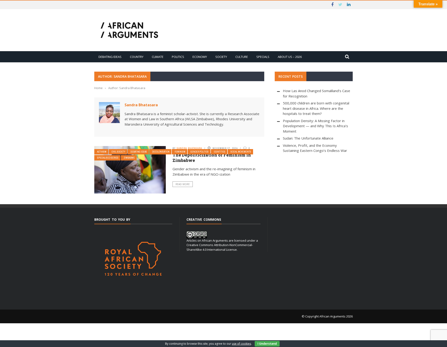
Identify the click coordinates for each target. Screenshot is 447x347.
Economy (200, 57)
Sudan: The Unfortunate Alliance (308, 138)
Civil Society (118, 151)
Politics (178, 57)
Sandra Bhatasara (141, 104)
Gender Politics (199, 151)
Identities (219, 151)
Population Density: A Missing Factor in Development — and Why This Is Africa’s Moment (315, 125)
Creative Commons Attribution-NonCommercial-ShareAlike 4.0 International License (219, 247)
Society (221, 57)
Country (136, 57)
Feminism (180, 151)
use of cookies (241, 344)
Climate (157, 57)
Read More (183, 184)
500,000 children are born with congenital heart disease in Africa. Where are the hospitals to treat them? (316, 108)
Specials (262, 57)
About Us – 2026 (290, 57)
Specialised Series (108, 157)
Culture (241, 57)
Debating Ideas (110, 57)
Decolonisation (160, 151)
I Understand (267, 344)
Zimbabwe (129, 157)
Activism (101, 151)
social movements (240, 151)
